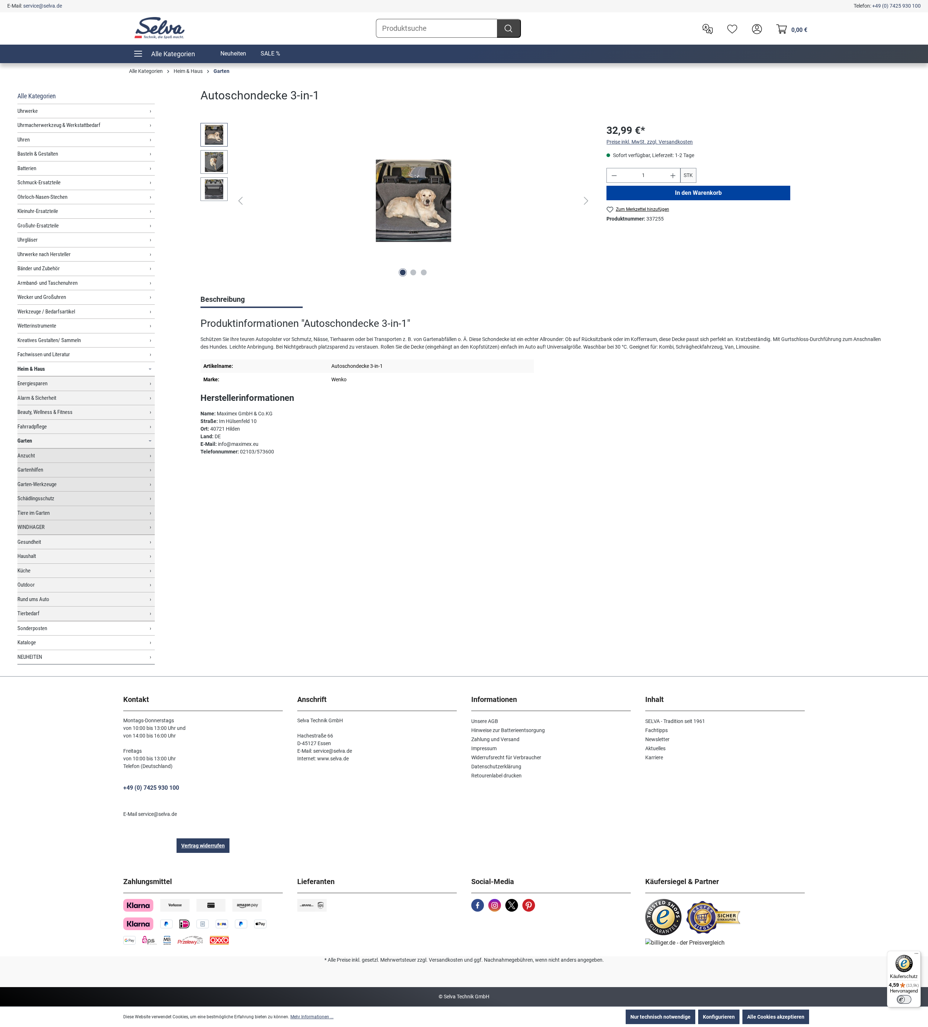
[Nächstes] (586, 201)
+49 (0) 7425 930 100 (896, 6)
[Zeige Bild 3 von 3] (424, 272)
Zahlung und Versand (495, 739)
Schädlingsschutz (35, 498)
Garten (24, 440)
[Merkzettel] (730, 28)
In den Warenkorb (698, 192)
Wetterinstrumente (36, 326)
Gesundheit (29, 542)
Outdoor (26, 585)
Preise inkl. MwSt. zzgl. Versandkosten (649, 142)
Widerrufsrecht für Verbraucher (506, 757)
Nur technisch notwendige (660, 1017)
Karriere (654, 757)
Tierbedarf (28, 613)
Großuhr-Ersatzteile (38, 225)
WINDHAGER (31, 527)
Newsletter (657, 739)
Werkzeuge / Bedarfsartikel (46, 311)
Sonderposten (32, 628)
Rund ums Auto (33, 599)
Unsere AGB (484, 721)
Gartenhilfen (30, 470)
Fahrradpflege (32, 426)
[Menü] (916, 955)
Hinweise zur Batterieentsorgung (508, 730)
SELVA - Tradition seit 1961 (675, 721)
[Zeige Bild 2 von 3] (413, 272)
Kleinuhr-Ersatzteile (37, 211)
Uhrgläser (27, 240)
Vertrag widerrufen (203, 846)
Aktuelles (655, 748)
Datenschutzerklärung (496, 766)
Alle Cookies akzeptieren (775, 1017)
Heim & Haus (31, 369)
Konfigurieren (719, 1017)
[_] (413, 201)
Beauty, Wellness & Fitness (44, 412)
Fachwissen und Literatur (43, 354)
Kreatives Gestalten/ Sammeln (49, 340)
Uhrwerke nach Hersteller (44, 254)
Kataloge (26, 642)
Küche (23, 570)
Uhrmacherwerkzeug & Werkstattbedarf (58, 125)
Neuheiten (233, 53)
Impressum (484, 748)
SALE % (270, 53)
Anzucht (26, 455)
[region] (396, 201)
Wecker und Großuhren (41, 297)
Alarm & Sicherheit (36, 398)
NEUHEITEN (29, 657)
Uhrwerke (27, 111)
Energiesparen (32, 383)
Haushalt (26, 556)
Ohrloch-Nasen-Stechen (42, 197)
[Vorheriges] (240, 201)
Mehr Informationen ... (312, 1016)
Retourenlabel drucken (496, 776)
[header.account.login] (755, 28)
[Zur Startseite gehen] (159, 28)
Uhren (23, 139)
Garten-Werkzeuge (37, 484)
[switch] (904, 999)
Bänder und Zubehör (38, 268)
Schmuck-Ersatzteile (39, 182)
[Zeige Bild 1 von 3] (403, 272)
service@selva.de (42, 6)
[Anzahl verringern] (614, 175)
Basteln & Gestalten (37, 154)
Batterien (26, 168)
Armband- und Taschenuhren (47, 283)
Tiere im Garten (33, 513)
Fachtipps (656, 730)
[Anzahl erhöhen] (673, 175)
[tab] (251, 300)
